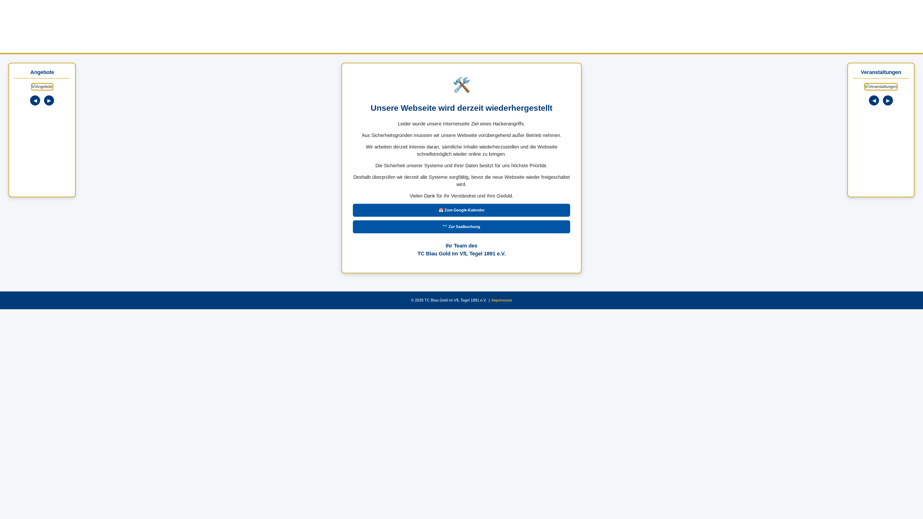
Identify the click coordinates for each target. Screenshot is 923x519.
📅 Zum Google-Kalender (462, 210)
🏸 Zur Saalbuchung (461, 227)
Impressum (502, 300)
